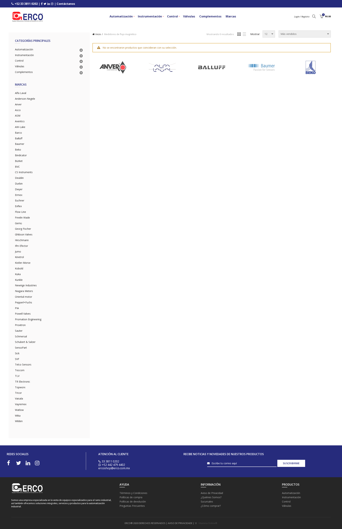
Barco (18, 132)
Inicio (98, 34)
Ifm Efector (21, 246)
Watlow (19, 410)
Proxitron (20, 325)
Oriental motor (23, 296)
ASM (17, 115)
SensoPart (21, 347)
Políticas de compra (131, 497)
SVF (17, 359)
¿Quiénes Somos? (211, 497)
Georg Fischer (23, 228)
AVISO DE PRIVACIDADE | (181, 523)
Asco (18, 110)
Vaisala (19, 398)
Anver (18, 104)
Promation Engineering (28, 319)
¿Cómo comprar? (211, 505)
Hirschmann (22, 240)
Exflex (18, 206)
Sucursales (207, 501)
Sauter (18, 330)
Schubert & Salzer (25, 342)
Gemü (18, 223)
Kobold (19, 268)
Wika (17, 415)
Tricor (18, 392)
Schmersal (21, 336)
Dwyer (18, 189)
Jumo (18, 251)
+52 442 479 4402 (113, 465)
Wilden (19, 421)
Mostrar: (255, 34)
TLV (17, 376)
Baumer (19, 144)
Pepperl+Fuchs (23, 302)
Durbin (19, 183)
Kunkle (19, 279)
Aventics (20, 121)
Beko (18, 149)
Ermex (18, 195)
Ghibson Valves (23, 234)
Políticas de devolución (133, 501)
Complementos (210, 16)
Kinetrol (19, 257)
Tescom (19, 370)
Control (172, 16)
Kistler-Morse (22, 262)
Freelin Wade (22, 217)
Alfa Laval (20, 93)
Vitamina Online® (207, 523)
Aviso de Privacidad (212, 493)
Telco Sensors (23, 364)
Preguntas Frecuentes (132, 505)
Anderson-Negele (25, 98)
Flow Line (20, 212)
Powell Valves (23, 313)
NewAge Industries (26, 285)
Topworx (20, 387)
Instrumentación (150, 16)
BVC (17, 166)
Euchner (19, 200)
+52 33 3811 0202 (26, 4)
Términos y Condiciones (133, 493)
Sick (17, 353)
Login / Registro (301, 16)
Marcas (231, 16)
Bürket (19, 161)
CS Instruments (24, 172)
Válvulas (189, 16)
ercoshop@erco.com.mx (114, 468)
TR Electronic (22, 381)
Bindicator (21, 155)
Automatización (121, 16)
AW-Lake (20, 127)
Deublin (19, 178)
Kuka (18, 274)
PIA (17, 308)
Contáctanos (66, 4)
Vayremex (20, 404)
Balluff (18, 138)
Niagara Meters (24, 291)
